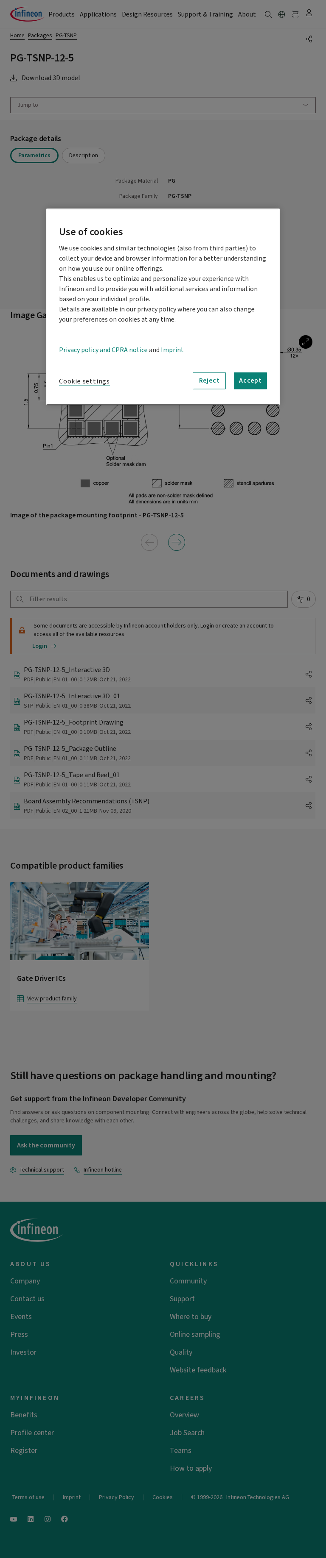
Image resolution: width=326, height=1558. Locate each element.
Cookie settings (84, 381)
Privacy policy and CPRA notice (103, 349)
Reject (209, 380)
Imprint (172, 349)
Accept (250, 380)
